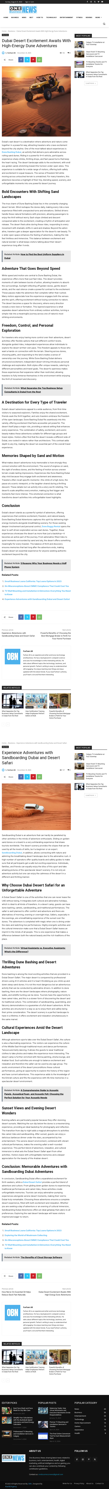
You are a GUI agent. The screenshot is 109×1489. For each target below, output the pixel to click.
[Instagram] (91, 1)
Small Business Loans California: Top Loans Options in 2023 (33, 581)
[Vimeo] (98, 1)
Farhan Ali (11, 53)
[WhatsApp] (39, 59)
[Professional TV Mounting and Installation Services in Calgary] (7, 1434)
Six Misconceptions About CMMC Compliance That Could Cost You (37, 586)
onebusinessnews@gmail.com (50, 1474)
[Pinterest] (33, 59)
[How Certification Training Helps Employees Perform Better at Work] (36, 700)
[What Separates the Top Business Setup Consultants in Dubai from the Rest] (13, 700)
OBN (30, 1484)
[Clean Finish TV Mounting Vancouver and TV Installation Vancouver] (79, 54)
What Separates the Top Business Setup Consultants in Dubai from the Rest (12, 713)
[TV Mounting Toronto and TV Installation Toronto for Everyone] (79, 64)
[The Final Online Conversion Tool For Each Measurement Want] (43, 1436)
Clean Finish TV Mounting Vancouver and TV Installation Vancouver (95, 54)
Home (4, 31)
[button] (104, 24)
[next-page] (7, 724)
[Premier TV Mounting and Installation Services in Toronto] (43, 1424)
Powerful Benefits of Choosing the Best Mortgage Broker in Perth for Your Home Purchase (56, 636)
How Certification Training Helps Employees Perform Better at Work (35, 713)
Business (11, 31)
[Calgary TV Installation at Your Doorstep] (79, 44)
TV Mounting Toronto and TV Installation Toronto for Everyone (96, 64)
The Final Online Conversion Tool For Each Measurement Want (60, 1436)
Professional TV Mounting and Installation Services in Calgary (23, 1434)
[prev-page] (3, 724)
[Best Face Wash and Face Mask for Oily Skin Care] (7, 1410)
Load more (90, 83)
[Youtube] (102, 1)
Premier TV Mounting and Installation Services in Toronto (59, 1424)
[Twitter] (94, 1)
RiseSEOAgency (11, 1486)
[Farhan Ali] (3, 53)
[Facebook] (87, 1)
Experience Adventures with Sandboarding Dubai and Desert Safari (37, 599)
